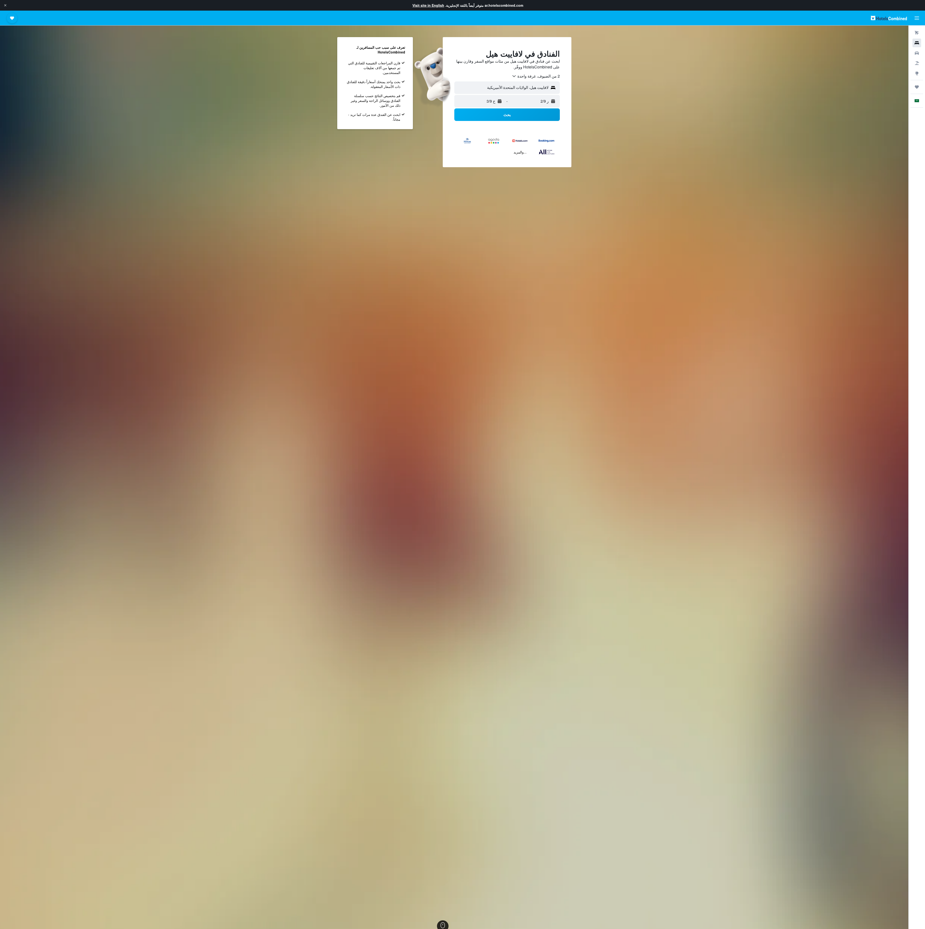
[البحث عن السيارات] (917, 53)
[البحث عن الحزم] (917, 63)
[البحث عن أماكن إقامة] (917, 43)
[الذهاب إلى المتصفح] (917, 73)
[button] (5, 5)
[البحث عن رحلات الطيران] (917, 33)
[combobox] (536, 76)
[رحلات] (917, 87)
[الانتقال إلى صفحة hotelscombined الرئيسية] (889, 18)
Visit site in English (428, 5)
